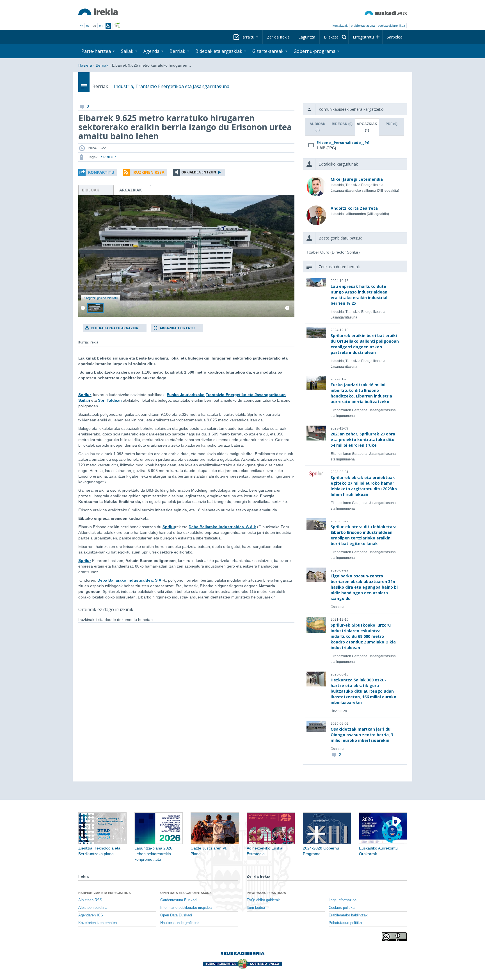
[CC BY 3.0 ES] (394, 936)
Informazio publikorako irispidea (186, 908)
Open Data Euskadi (176, 915)
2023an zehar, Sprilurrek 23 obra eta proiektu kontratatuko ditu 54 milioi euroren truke (363, 439)
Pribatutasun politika (345, 923)
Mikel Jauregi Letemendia (357, 179)
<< (81, 25)
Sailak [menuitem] (127, 51)
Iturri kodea (256, 908)
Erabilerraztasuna (363, 25)
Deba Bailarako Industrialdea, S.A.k (222, 527)
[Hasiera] (98, 11)
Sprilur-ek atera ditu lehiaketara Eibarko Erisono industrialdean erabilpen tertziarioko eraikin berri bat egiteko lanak (364, 535)
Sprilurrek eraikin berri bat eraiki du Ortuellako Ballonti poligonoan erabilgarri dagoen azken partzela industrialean (365, 344)
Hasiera (85, 65)
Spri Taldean (110, 400)
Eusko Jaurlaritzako (186, 394)
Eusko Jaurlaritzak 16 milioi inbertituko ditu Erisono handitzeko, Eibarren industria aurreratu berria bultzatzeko (361, 393)
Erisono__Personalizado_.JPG (343, 142)
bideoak (90, 190)
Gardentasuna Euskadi (178, 900)
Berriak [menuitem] (178, 51)
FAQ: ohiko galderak (263, 900)
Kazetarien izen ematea (97, 923)
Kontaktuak (340, 25)
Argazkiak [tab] (367, 127)
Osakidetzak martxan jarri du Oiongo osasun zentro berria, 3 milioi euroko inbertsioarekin (362, 734)
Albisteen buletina (92, 908)
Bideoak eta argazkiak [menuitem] (219, 51)
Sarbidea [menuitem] (394, 37)
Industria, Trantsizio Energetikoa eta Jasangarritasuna (171, 86)
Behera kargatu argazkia (114, 328)
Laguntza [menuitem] (306, 37)
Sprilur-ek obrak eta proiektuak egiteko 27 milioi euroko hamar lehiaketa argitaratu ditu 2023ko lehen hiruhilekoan (364, 486)
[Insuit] (108, 26)
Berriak (102, 65)
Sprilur (84, 394)
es (88, 25)
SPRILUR (108, 157)
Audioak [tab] (318, 127)
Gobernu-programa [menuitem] (315, 51)
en (100, 25)
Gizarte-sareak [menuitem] (268, 51)
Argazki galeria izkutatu (102, 298)
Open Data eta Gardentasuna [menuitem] (186, 892)
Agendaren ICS (90, 915)
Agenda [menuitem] (152, 51)
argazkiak (130, 190)
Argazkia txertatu (177, 328)
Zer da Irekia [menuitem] (278, 37)
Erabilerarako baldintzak (348, 915)
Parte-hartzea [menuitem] (96, 51)
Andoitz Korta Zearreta (354, 208)
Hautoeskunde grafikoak (180, 923)
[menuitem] (334, 37)
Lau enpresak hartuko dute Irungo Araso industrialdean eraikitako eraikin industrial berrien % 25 (359, 295)
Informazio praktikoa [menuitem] (266, 892)
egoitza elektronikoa (391, 25)
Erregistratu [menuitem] (363, 37)
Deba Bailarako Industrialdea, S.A (129, 580)
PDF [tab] (391, 124)
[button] (97, 172)
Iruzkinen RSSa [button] (148, 172)
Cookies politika (341, 908)
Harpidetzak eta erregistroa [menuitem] (104, 892)
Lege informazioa (342, 900)
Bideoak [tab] (342, 124)
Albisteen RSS (90, 900)
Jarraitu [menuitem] (248, 37)
